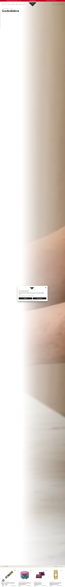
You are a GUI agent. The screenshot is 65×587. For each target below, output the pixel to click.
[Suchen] (56, 4)
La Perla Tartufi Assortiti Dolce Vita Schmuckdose (25, 583)
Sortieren (56, 566)
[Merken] (15, 570)
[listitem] (24, 4)
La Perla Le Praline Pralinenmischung (37, 583)
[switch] (3, 585)
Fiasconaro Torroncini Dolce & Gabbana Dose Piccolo (55, 583)
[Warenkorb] (62, 4)
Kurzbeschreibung (12, 585)
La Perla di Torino (6, 581)
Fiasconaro (52, 581)
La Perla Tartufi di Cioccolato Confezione (8, 583)
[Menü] (4, 579)
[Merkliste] (60, 4)
